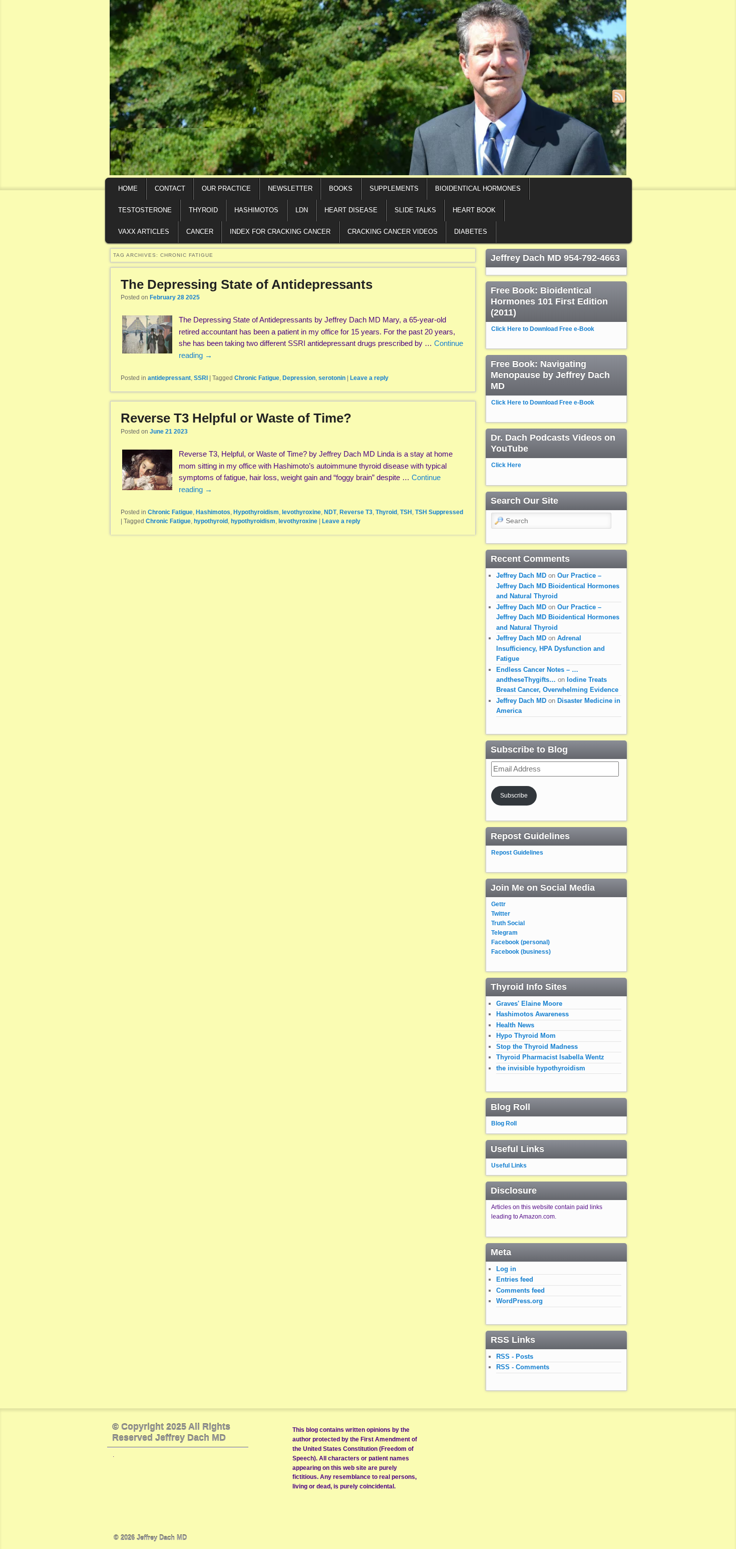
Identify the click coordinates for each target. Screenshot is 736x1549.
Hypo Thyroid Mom (526, 1035)
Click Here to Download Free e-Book (542, 328)
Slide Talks (415, 210)
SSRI (201, 377)
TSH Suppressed (439, 512)
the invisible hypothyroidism (540, 1068)
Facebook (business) (521, 951)
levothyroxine (301, 512)
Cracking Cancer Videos (392, 231)
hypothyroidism (253, 521)
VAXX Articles (143, 231)
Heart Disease (351, 210)
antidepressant (169, 377)
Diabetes (470, 231)
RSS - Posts (514, 1356)
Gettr (498, 904)
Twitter (500, 913)
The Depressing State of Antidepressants (247, 284)
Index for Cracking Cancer (280, 231)
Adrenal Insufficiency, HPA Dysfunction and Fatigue (550, 648)
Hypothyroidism (256, 512)
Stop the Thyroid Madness (537, 1046)
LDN (301, 210)
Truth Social (508, 923)
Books (340, 188)
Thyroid (203, 210)
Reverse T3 (356, 512)
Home (128, 188)
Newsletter (290, 188)
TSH (406, 512)
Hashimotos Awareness (532, 1014)
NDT (330, 512)
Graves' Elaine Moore (529, 1003)
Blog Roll (504, 1123)
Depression (298, 377)
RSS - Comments (522, 1367)
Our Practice (226, 188)
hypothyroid (211, 521)
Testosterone (145, 210)
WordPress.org (519, 1301)
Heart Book (474, 210)
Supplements (394, 188)
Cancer (199, 231)
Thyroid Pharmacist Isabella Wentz (550, 1057)
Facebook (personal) (520, 942)
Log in (506, 1269)
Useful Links (509, 1165)
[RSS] (618, 96)
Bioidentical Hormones (478, 188)
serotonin (331, 377)
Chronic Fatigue (256, 377)
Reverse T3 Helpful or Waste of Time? (236, 418)
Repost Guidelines (517, 852)
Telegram (504, 932)
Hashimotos (256, 210)
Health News (515, 1025)
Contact (170, 188)
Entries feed (514, 1279)
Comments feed (520, 1290)
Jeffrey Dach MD (521, 575)
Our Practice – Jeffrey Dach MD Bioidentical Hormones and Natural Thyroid (557, 586)
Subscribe (514, 795)
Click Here (506, 465)
